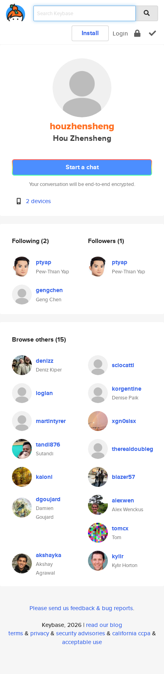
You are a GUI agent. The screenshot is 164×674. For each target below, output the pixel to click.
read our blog (104, 625)
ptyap (43, 262)
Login (120, 33)
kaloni (44, 476)
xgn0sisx (124, 421)
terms (15, 633)
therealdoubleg (132, 449)
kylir (117, 556)
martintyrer (51, 421)
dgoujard (48, 499)
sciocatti (123, 365)
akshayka (48, 555)
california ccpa (131, 633)
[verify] (152, 33)
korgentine (126, 388)
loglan (44, 393)
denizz (44, 360)
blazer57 (123, 476)
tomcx (120, 528)
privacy (39, 633)
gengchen (49, 290)
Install (90, 33)
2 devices (38, 201)
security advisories (80, 633)
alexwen (123, 500)
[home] (15, 11)
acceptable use (82, 642)
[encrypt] (137, 33)
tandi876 (48, 444)
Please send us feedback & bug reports (81, 608)
